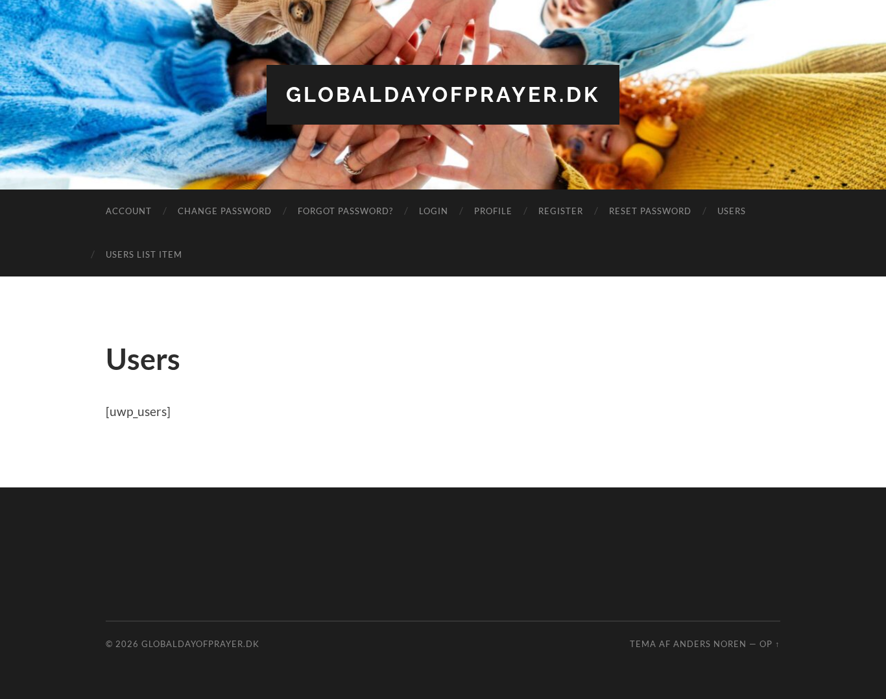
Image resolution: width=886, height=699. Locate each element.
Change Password (225, 211)
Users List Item (144, 254)
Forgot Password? (345, 211)
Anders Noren (710, 644)
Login (433, 211)
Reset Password (650, 211)
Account (129, 211)
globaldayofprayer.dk (443, 94)
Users (731, 211)
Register (560, 211)
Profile (493, 211)
